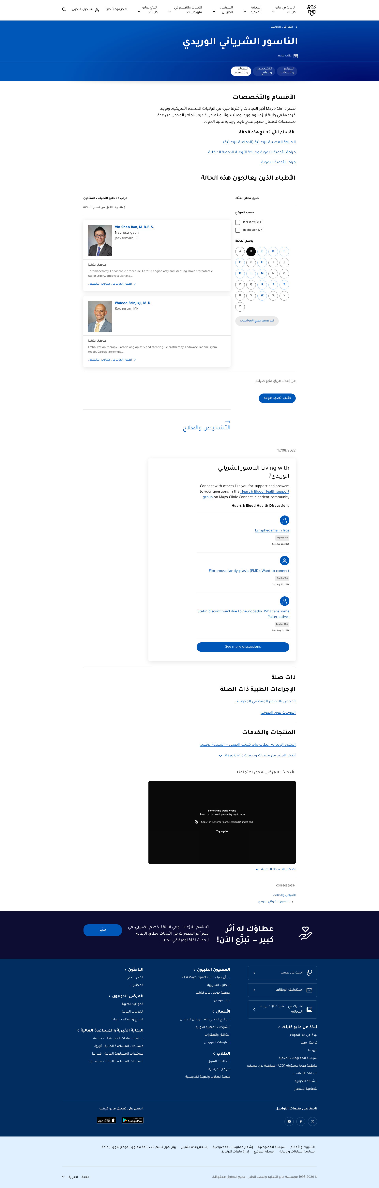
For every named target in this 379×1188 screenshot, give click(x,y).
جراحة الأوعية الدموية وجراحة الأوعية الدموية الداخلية (252, 153)
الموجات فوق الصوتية (278, 713)
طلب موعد (284, 56)
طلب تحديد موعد (277, 398)
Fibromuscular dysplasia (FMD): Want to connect (249, 571)
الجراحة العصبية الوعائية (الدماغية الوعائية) (259, 143)
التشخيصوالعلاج (264, 71)
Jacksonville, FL (253, 222)
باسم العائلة (244, 241)
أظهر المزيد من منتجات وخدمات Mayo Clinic (260, 756)
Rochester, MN (253, 230)
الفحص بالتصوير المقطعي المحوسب (265, 702)
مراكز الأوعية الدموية (278, 163)
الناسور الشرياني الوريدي (240, 42)
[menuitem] (287, 71)
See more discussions (243, 647)
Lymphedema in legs (272, 531)
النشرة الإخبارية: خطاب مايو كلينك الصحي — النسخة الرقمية (248, 745)
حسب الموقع (244, 213)
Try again (222, 831)
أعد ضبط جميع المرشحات (257, 321)
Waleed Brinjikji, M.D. (133, 303)
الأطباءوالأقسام (241, 71)
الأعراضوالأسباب (287, 71)
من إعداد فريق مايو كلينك (275, 381)
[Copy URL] (196, 822)
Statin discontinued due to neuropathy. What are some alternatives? (243, 614)
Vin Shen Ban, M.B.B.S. (134, 228)
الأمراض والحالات (281, 27)
